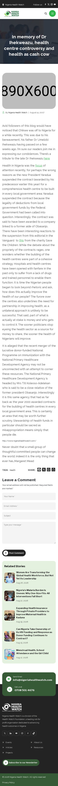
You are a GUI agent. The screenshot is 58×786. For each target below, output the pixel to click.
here (47, 158)
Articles (9, 747)
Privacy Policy (8, 782)
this (21, 240)
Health (12, 470)
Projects (9, 753)
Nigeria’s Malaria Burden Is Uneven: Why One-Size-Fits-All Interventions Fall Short (33, 593)
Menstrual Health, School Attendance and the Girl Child (32, 652)
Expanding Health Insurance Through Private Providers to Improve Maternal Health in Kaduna (32, 613)
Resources (38, 747)
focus (38, 165)
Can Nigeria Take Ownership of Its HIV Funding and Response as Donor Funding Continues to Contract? (34, 634)
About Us (38, 742)
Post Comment (16, 553)
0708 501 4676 (25, 690)
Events (9, 742)
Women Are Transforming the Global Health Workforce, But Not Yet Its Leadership (35, 575)
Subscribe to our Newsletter (23, 762)
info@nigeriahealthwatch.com (32, 679)
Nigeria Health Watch (17, 112)
